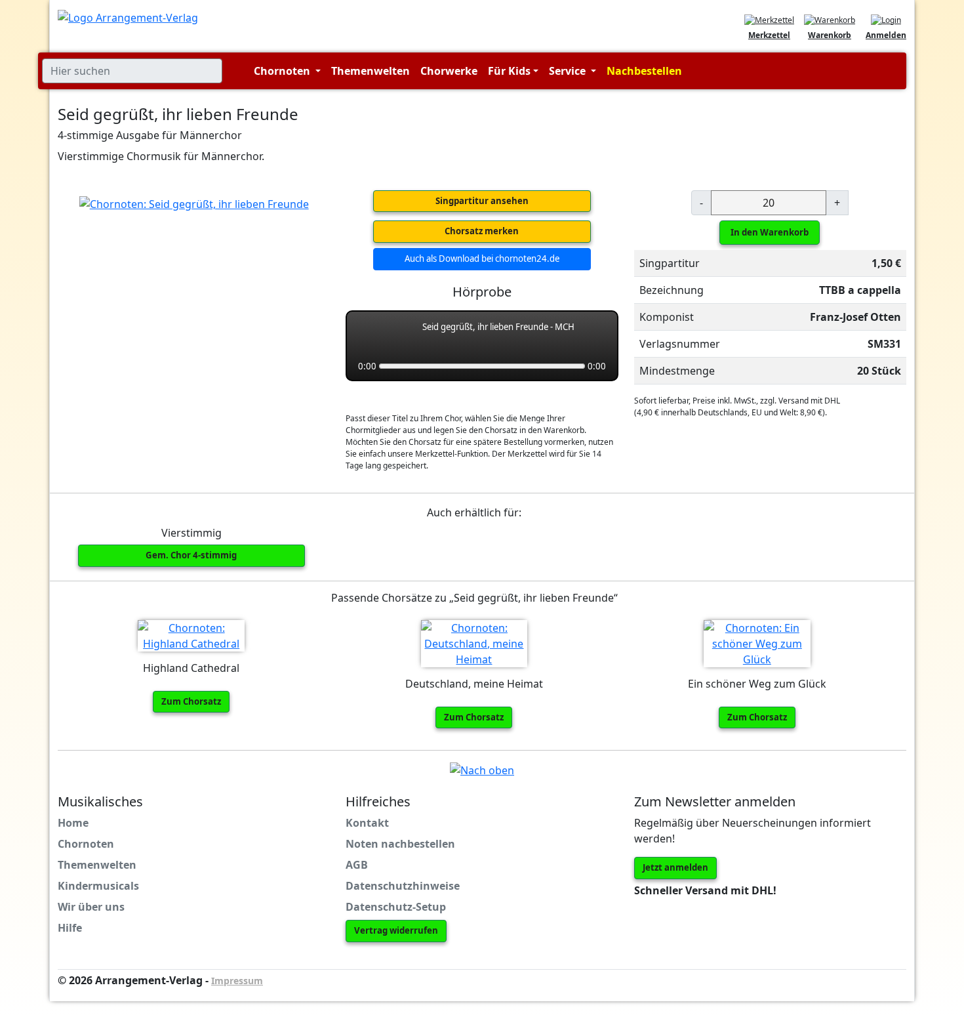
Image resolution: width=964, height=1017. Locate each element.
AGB (357, 865)
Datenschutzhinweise (403, 886)
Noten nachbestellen (400, 844)
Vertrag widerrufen (396, 930)
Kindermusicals (98, 886)
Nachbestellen (644, 71)
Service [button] (568, 71)
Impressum (237, 980)
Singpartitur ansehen (482, 201)
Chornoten (86, 844)
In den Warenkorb (770, 232)
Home (73, 823)
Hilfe (70, 928)
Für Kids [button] (509, 71)
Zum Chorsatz (191, 701)
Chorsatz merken (482, 231)
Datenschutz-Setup (396, 907)
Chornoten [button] (283, 71)
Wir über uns (91, 907)
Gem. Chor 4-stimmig (191, 555)
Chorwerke (448, 71)
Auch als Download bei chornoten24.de (482, 258)
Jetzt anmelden (675, 867)
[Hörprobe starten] (369, 334)
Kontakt (367, 823)
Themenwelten (370, 71)
